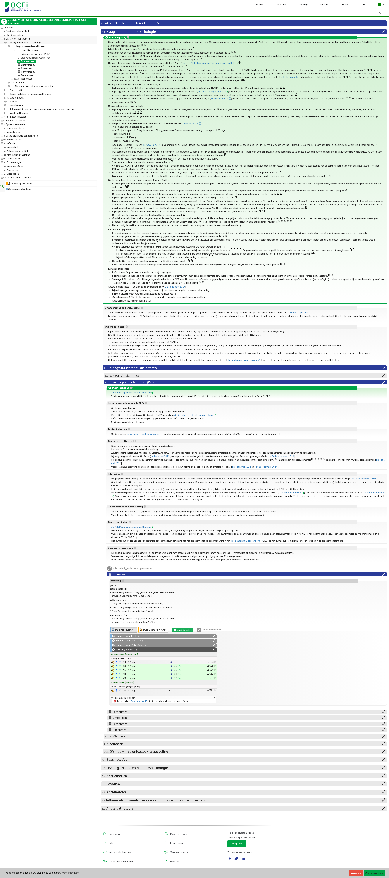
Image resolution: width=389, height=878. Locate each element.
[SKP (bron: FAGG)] (116, 662)
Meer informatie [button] (70, 872)
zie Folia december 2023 (363, 478)
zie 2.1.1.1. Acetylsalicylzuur (212, 91)
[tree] (44, 103)
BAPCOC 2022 (190, 123)
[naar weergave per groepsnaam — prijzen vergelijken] (112, 662)
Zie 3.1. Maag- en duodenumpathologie (131, 392)
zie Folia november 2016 (281, 456)
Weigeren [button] (356, 873)
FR (364, 4)
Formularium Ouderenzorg (242, 359)
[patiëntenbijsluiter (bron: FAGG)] (120, 662)
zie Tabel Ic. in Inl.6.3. (291, 492)
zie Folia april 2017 (175, 286)
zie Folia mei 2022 (160, 456)
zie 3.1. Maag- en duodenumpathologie (193, 414)
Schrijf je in (237, 843)
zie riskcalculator (219, 98)
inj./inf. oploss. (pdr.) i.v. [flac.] (125, 686)
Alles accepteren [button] (374, 873)
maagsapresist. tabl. (121, 658)
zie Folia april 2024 (289, 76)
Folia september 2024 (266, 466)
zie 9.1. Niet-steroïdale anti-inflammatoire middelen (209, 62)
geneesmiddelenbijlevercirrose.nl (142, 433)
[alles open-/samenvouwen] (214, 636)
